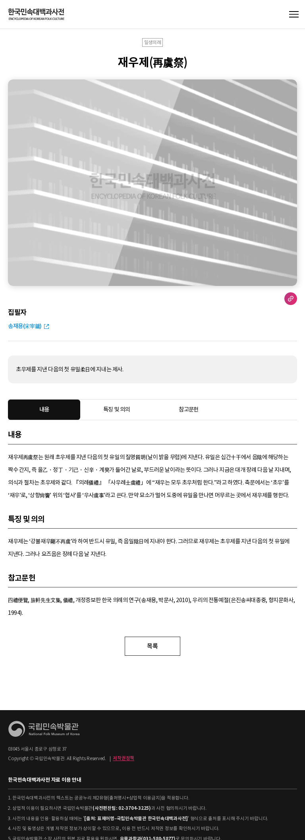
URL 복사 (290, 298)
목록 (152, 646)
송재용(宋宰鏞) (25, 326)
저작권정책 (123, 758)
